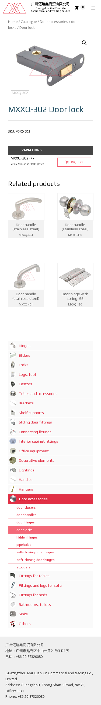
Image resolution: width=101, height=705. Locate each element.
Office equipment (34, 451)
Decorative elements (36, 460)
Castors (25, 384)
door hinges (25, 522)
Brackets (26, 403)
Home (13, 21)
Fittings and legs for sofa (40, 585)
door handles (26, 515)
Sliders (24, 355)
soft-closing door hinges (35, 560)
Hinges (24, 345)
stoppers (23, 567)
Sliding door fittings (35, 422)
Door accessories (54, 21)
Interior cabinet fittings (38, 441)
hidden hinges (27, 537)
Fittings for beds (33, 595)
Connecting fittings (35, 432)
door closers (26, 507)
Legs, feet (27, 374)
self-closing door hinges (35, 552)
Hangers (26, 489)
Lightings (26, 470)
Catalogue (29, 21)
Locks (23, 365)
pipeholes (24, 545)
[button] (84, 43)
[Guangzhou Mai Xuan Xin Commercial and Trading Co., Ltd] (14, 8)
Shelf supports (31, 413)
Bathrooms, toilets (35, 604)
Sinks (23, 614)
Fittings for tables (34, 576)
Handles (26, 479)
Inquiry (76, 162)
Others (25, 623)
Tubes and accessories (38, 393)
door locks (24, 530)
